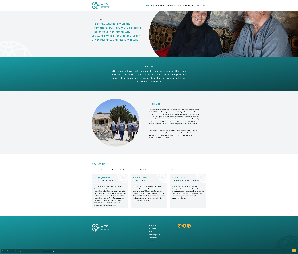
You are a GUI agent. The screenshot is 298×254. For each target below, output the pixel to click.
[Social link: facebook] (184, 226)
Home (93, 19)
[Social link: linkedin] (189, 226)
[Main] (101, 5)
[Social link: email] (180, 226)
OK (294, 251)
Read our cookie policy (48, 251)
